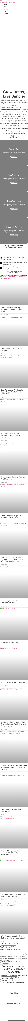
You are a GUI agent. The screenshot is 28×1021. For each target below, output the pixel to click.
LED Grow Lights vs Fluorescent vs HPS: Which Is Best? (13, 895)
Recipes (6, 9)
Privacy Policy (14, 1016)
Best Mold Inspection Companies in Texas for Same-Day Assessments (13, 853)
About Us (6, 6)
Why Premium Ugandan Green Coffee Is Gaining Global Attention (13, 937)
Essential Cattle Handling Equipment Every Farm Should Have (12, 309)
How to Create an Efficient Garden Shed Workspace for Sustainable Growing (14, 767)
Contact (6, 13)
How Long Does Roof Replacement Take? (9, 602)
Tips (5, 8)
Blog (5, 11)
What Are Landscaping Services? (13, 682)
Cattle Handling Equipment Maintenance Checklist (11, 516)
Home (5, 4)
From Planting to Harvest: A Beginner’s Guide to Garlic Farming (11, 435)
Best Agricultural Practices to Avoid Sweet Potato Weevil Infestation (12, 392)
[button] (14, 44)
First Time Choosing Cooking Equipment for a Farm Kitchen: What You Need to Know (12, 559)
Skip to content (4, 1)
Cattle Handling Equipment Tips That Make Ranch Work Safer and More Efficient (13, 724)
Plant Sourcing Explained (10, 642)
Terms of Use (14, 1017)
